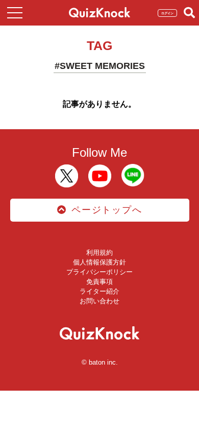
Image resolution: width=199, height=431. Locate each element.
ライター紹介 (99, 291)
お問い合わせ (99, 301)
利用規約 (99, 252)
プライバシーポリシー (99, 272)
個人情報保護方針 (99, 262)
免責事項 (99, 281)
